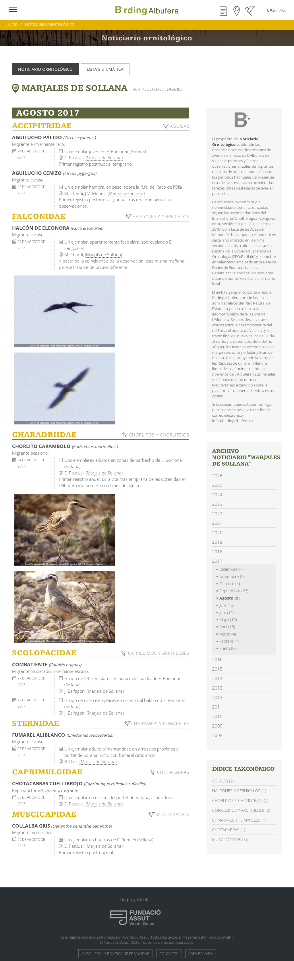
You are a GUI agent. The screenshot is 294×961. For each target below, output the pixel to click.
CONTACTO (169, 953)
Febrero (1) (229, 641)
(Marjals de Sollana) (104, 157)
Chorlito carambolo (65, 446)
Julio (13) (227, 605)
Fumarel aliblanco (62, 735)
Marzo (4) (227, 634)
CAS (271, 10)
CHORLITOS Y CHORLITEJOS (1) (240, 800)
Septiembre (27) (233, 591)
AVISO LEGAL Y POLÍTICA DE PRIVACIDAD (115, 953)
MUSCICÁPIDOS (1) (229, 839)
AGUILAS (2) (223, 781)
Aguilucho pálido (54, 137)
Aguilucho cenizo (54, 173)
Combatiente (46, 664)
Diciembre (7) (231, 569)
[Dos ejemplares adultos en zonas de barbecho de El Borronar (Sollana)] (64, 530)
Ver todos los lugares (158, 89)
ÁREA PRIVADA (200, 953)
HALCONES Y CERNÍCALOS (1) (239, 790)
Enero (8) (227, 648)
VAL (282, 10)
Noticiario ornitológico (45, 69)
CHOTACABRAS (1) (228, 829)
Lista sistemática (105, 69)
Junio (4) (226, 612)
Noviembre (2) (232, 576)
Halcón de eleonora (57, 228)
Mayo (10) (228, 619)
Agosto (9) (229, 598)
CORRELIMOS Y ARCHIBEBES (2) (241, 810)
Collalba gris (62, 825)
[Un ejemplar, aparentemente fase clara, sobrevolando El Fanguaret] (64, 311)
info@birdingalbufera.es (232, 420)
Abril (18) (227, 626)
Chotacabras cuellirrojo (79, 783)
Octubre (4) (229, 583)
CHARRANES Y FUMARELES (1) (239, 820)
